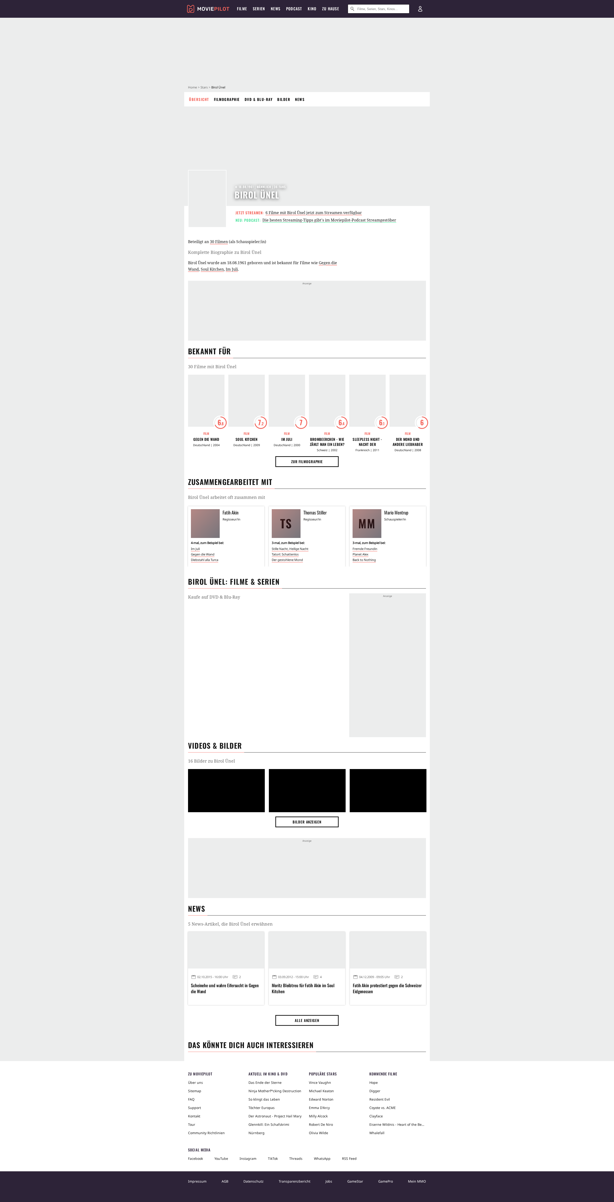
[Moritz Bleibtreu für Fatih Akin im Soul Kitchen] (307, 950)
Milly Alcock (318, 1116)
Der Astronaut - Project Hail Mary (274, 1116)
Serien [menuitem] (259, 9)
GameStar (355, 1181)
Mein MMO (417, 1181)
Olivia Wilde (318, 1133)
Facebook (195, 1158)
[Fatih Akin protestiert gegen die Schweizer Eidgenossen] (388, 950)
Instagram (248, 1158)
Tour (191, 1124)
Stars (204, 87)
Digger (374, 1091)
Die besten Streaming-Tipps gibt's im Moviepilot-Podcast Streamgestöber (329, 220)
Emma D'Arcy (319, 1107)
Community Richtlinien (206, 1133)
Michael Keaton (321, 1091)
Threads (295, 1158)
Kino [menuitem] (312, 9)
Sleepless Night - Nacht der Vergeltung (367, 442)
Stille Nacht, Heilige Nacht (290, 549)
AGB (225, 1181)
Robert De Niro (321, 1124)
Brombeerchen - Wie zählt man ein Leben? (327, 442)
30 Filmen (219, 241)
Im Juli (232, 269)
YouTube (221, 1158)
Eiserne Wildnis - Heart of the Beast (397, 1124)
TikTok (273, 1158)
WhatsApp (322, 1158)
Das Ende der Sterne (265, 1082)
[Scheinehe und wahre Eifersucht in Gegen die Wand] (226, 950)
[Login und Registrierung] (420, 9)
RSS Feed (349, 1158)
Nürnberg (256, 1133)
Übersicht (199, 99)
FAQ (191, 1099)
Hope (373, 1082)
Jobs (328, 1181)
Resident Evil (379, 1099)
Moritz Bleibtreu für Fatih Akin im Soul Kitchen (303, 988)
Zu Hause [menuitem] (330, 9)
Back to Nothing (364, 560)
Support (194, 1107)
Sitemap (194, 1091)
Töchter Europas (261, 1107)
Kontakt (194, 1116)
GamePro (385, 1181)
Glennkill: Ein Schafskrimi (268, 1124)
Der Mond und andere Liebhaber (408, 442)
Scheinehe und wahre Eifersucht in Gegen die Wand (225, 988)
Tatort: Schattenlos (285, 554)
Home (192, 87)
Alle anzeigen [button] (307, 1020)
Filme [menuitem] (242, 9)
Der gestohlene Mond (287, 560)
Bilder (283, 99)
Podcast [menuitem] (294, 9)
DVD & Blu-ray (259, 99)
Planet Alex (360, 554)
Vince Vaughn (320, 1082)
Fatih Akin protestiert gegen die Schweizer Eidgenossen (387, 988)
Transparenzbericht (294, 1181)
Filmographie (227, 99)
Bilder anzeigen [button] (307, 821)
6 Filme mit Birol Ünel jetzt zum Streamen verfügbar (314, 212)
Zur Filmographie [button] (307, 461)
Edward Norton (321, 1099)
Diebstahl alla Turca (204, 560)
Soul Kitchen (212, 269)
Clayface (376, 1116)
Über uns (195, 1082)
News (300, 99)
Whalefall (376, 1133)
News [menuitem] (275, 9)
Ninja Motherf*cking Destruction (274, 1091)
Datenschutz (253, 1181)
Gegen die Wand (206, 439)
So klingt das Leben (264, 1099)
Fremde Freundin (365, 549)
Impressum (197, 1181)
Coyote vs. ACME (382, 1107)
